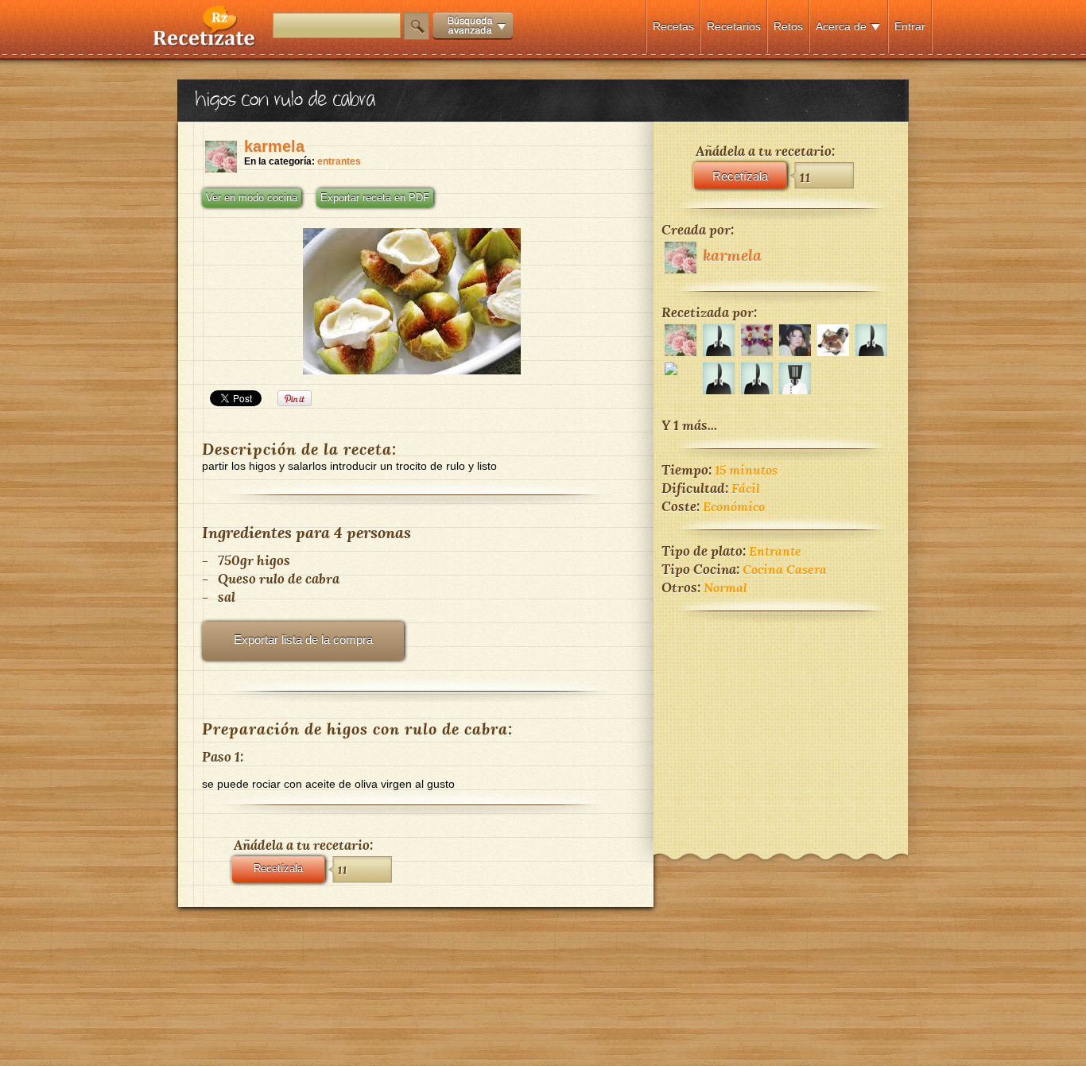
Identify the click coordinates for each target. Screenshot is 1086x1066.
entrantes (339, 161)
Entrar (909, 26)
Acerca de (841, 26)
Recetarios (734, 26)
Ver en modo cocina (251, 198)
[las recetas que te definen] (204, 42)
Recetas (673, 26)
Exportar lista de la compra (303, 639)
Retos (788, 26)
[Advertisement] (780, 721)
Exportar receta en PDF (374, 198)
